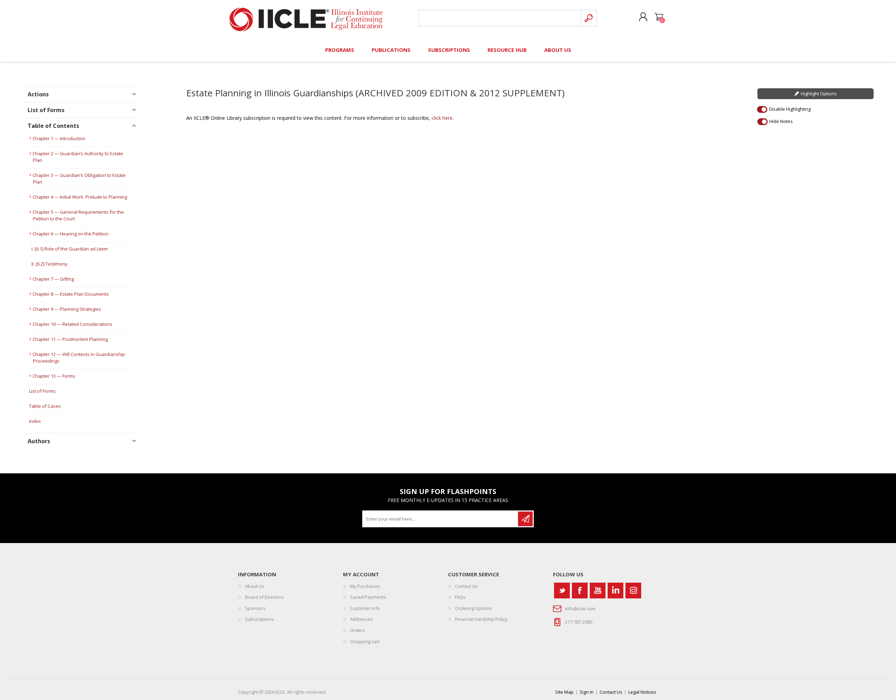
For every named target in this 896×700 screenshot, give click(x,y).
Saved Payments (368, 597)
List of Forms (42, 391)
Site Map (564, 692)
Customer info (365, 608)
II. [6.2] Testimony (49, 264)
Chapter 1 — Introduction (59, 138)
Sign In (587, 692)
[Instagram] (633, 590)
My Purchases (365, 586)
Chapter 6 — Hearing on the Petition (70, 234)
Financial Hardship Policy (481, 619)
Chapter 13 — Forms (54, 376)
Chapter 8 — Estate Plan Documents (71, 294)
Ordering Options (473, 608)
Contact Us (466, 586)
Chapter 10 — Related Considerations (72, 324)
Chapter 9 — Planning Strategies (67, 309)
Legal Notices (642, 692)
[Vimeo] (615, 590)
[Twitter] (562, 590)
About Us (254, 586)
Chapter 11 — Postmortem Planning (70, 339)
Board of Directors (264, 597)
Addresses (361, 619)
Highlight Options (819, 93)
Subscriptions (259, 619)
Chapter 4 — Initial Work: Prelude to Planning (80, 197)
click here (442, 118)
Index (35, 421)
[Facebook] (580, 590)
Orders (357, 630)
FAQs (460, 597)
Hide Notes (781, 121)
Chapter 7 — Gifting (53, 279)
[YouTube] (598, 590)
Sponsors (255, 608)
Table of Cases (45, 406)
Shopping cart (659, 17)
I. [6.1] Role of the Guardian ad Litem (69, 249)
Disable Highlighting (790, 109)
